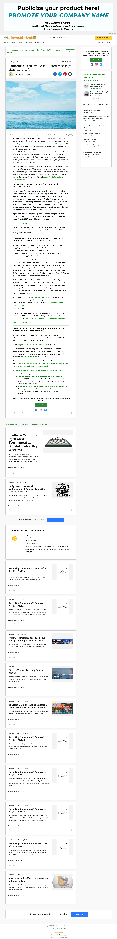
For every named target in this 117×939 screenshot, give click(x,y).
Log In (108, 43)
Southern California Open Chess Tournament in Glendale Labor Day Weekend (23, 442)
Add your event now (96, 162)
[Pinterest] (65, 74)
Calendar (12, 43)
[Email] (70, 74)
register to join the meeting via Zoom (32, 345)
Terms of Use (54, 937)
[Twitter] (60, 74)
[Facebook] (55, 74)
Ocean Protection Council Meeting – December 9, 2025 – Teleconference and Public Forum (38, 329)
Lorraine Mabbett (19, 74)
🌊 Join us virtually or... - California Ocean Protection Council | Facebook (38, 370)
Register (100, 43)
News (6, 43)
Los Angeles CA (14, 62)
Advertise (36, 43)
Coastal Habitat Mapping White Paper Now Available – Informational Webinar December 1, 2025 (38, 239)
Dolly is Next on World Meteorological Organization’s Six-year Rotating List (27, 489)
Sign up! (41, 405)
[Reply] (14, 413)
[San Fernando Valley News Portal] (20, 38)
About (43, 43)
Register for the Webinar (22, 223)
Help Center (62, 929)
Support (70, 51)
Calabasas (11, 482)
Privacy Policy (63, 937)
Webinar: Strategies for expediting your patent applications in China (27, 639)
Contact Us (54, 929)
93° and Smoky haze (59, 37)
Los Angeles (12, 431)
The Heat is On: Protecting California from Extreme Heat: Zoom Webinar (28, 706)
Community (20, 43)
